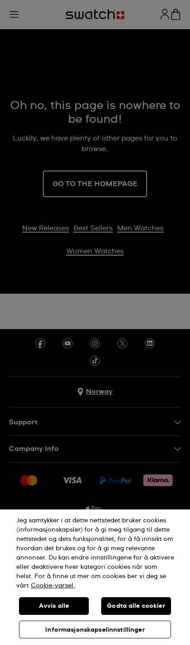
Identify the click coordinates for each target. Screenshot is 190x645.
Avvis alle (54, 606)
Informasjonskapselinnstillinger (94, 630)
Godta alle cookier (136, 606)
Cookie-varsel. (53, 586)
